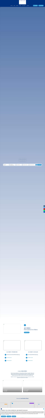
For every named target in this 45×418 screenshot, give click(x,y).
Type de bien (11, 164)
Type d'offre (5, 164)
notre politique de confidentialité (5, 414)
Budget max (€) (25, 164)
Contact (28, 5)
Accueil (12, 5)
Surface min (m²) (32, 164)
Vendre (20, 5)
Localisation (18, 164)
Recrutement (24, 5)
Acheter (17, 5)
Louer (14, 5)
